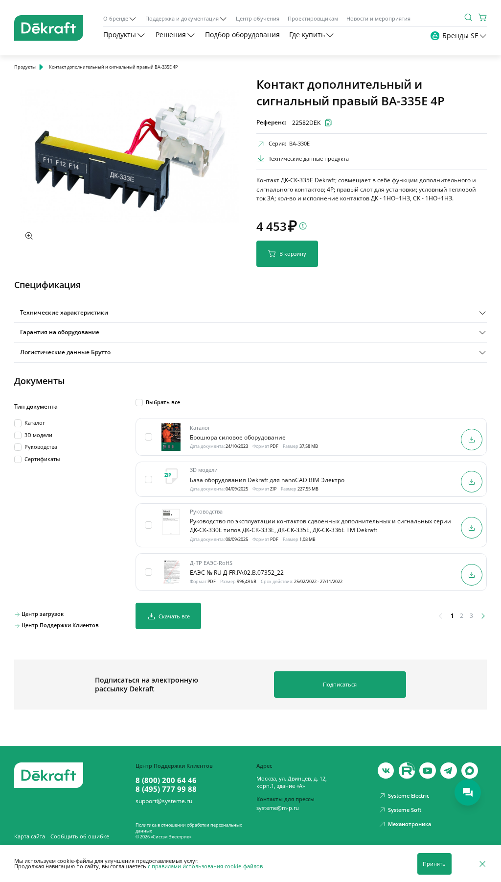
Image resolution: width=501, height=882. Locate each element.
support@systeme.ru (164, 801)
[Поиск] (468, 17)
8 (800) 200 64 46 (166, 780)
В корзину (292, 253)
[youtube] (407, 770)
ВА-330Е (299, 143)
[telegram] (448, 770)
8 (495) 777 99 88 (166, 788)
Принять (434, 863)
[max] (469, 770)
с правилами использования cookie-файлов (205, 866)
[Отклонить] (482, 863)
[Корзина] (482, 17)
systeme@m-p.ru (277, 808)
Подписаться (340, 684)
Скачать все (174, 616)
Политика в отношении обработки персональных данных (189, 828)
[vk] (386, 770)
